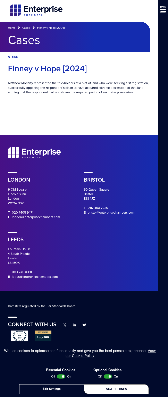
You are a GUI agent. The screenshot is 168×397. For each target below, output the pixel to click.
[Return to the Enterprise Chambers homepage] (36, 11)
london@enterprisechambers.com (36, 217)
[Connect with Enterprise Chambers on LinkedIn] (74, 324)
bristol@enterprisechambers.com (111, 213)
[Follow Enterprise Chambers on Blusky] (84, 325)
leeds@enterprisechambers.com (35, 277)
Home (12, 28)
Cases (26, 28)
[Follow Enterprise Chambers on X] (64, 324)
